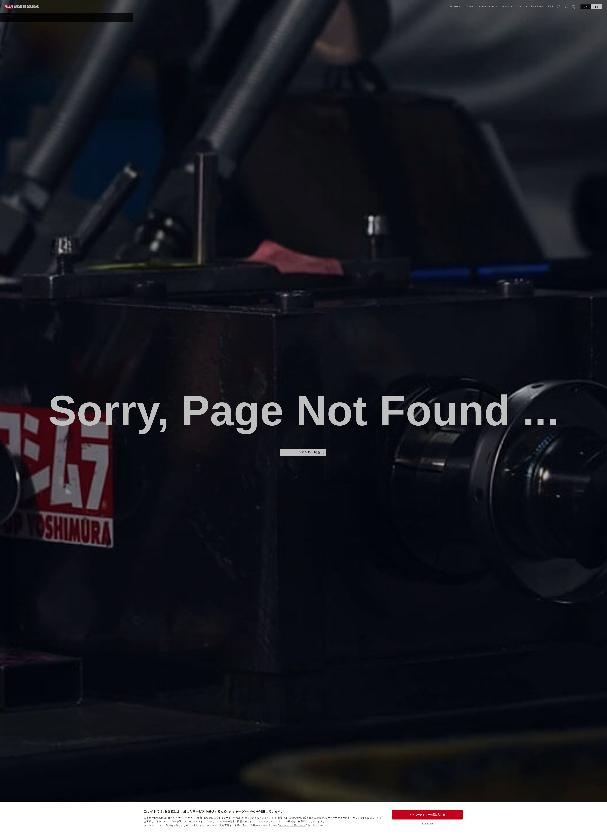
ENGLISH (427, 823)
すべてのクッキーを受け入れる (427, 814)
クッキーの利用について (292, 825)
